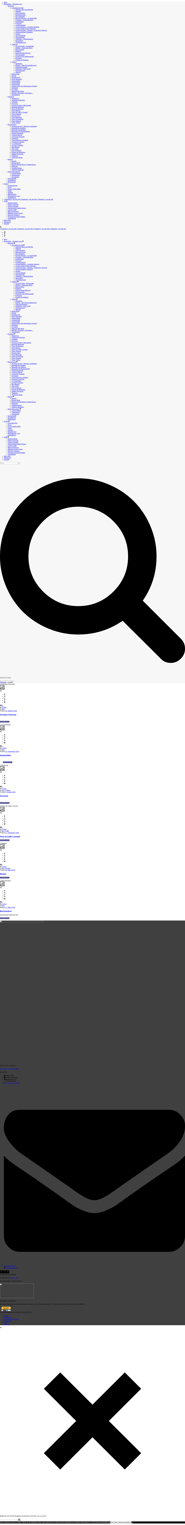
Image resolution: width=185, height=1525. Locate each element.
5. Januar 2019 (10, 792)
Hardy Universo (13, 204)
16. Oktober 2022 (11, 711)
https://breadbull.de (11, 1268)
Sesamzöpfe (16, 83)
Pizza (10, 187)
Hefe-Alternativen (14, 172)
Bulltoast (15, 166)
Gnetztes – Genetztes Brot (24, 20)
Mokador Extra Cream (15, 213)
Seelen (17, 34)
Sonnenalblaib (20, 35)
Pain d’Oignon (16, 150)
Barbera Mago (12, 203)
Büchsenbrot (19, 49)
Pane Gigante (16, 114)
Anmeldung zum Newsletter (9, 1069)
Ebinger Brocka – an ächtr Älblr (26, 18)
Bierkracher (15, 74)
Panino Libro (16, 116)
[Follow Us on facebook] (1, 1273)
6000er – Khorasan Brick (23, 48)
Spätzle (10, 192)
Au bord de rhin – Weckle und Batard (24, 126)
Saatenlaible (16, 81)
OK (112, 1522)
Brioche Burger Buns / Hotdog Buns (24, 164)
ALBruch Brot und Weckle (24, 9)
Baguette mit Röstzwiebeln (21, 131)
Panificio (11, 97)
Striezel (18, 72)
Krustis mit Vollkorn (22, 60)
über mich (7, 220)
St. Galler (15, 89)
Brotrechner (12, 182)
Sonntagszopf (20, 70)
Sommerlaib (16, 84)
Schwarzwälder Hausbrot (24, 32)
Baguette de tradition (19, 128)
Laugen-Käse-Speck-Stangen (25, 29)
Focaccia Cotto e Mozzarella (21, 105)
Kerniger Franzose (18, 142)
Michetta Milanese (18, 107)
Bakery (10, 159)
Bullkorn (18, 51)
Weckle (7, 868)
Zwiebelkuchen (20, 42)
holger (4, 707)
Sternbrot (15, 88)
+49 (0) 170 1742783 (12, 1083)
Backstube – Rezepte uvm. (13, 4)
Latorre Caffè (12, 210)
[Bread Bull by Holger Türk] (28, 199)
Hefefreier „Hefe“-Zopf (22, 69)
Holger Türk (14, 1278)
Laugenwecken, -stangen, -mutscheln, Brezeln (31, 30)
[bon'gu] (17, 1297)
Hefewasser (16, 175)
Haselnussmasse (21, 67)
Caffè (6, 201)
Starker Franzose (17, 154)
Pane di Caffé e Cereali (20, 112)
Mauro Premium (13, 211)
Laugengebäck (20, 25)
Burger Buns (16, 163)
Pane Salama (16, 121)
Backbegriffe (12, 179)
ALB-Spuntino (20, 13)
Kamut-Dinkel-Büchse (22, 53)
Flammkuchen (12, 185)
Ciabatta (14, 102)
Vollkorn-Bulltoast (18, 170)
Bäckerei (11, 6)
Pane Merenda (17, 117)
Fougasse (15, 138)
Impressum (7, 1321)
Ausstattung (12, 180)
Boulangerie (12, 124)
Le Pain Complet (17, 145)
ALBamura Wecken (18, 100)
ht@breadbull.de (9, 1266)
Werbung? (7, 222)
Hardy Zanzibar (13, 206)
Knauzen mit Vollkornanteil (24, 56)
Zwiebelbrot (16, 95)
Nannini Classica (13, 215)
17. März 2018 (10, 907)
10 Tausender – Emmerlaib (24, 46)
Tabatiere (15, 156)
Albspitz (18, 11)
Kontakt (6, 224)
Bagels (14, 161)
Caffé (7, 831)
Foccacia (15, 104)
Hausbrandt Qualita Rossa (17, 208)
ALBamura (15, 98)
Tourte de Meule (17, 157)
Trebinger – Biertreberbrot (24, 39)
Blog (5, 2)
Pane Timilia (16, 123)
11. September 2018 (12, 833)
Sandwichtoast (17, 168)
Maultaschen (12, 194)
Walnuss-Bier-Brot (18, 91)
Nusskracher (16, 77)
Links (6, 1322)
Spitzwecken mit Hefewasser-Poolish (24, 86)
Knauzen (18, 23)
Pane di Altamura (17, 109)
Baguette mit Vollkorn (19, 130)
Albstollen (18, 64)
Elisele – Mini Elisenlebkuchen (26, 65)
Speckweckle (20, 37)
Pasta (10, 191)
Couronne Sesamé (18, 137)
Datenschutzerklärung (11, 1319)
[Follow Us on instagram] (4, 1273)
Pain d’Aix (15, 149)
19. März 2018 (10, 870)
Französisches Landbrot (20, 140)
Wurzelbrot (19, 41)
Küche (6, 184)
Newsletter (7, 1317)
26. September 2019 (12, 751)
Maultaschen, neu (14, 196)
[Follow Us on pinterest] (7, 1273)
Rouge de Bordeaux (18, 152)
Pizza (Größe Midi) (14, 189)
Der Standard (20, 16)
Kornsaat (18, 58)
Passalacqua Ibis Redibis (16, 217)
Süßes (14, 62)
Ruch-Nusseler (17, 79)
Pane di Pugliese (17, 119)
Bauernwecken (20, 15)
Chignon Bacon (17, 135)
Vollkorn (14, 44)
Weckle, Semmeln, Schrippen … (23, 93)
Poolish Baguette (17, 133)
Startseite (3, 682)
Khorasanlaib (20, 55)
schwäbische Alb (17, 8)
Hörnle (14, 76)
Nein (115, 1522)
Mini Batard (15, 147)
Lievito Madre (16, 173)
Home (6, 1315)
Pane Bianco (16, 110)
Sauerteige (15, 177)
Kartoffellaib (19, 22)
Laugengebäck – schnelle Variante (27, 27)
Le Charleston (16, 144)
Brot (3, 709)
